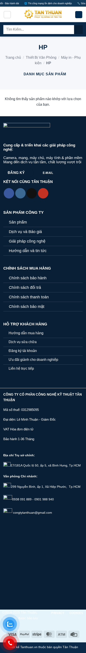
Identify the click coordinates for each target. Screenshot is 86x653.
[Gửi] (78, 29)
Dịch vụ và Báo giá (25, 231)
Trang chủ (13, 57)
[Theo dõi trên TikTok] (31, 193)
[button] (7, 14)
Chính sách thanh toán (29, 297)
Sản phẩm (18, 222)
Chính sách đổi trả (25, 287)
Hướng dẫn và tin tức (28, 251)
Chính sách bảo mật (26, 306)
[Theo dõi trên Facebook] (9, 193)
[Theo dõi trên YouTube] (43, 193)
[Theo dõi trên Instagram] (20, 193)
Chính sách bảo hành (28, 278)
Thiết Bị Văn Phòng (41, 57)
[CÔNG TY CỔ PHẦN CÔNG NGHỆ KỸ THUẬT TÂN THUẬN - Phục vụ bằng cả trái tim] (43, 14)
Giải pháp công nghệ (27, 241)
